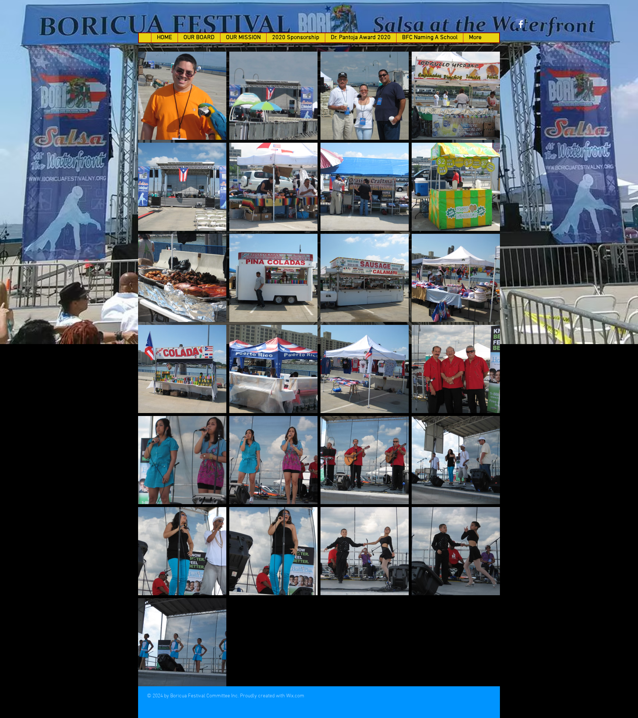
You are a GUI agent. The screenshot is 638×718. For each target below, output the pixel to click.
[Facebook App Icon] (520, 23)
